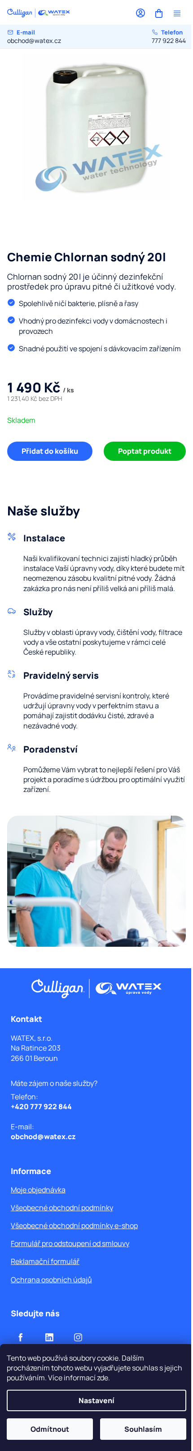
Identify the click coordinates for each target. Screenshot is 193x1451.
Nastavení (96, 1400)
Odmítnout (50, 1429)
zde (102, 1378)
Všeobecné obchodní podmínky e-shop (74, 1225)
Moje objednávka (38, 1189)
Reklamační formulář (45, 1261)
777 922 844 (169, 36)
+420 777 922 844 (41, 1106)
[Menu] (177, 13)
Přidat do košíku (50, 451)
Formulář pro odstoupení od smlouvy (70, 1243)
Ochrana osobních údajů (51, 1279)
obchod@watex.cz (34, 36)
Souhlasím (143, 1429)
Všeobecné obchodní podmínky (62, 1207)
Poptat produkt (144, 451)
